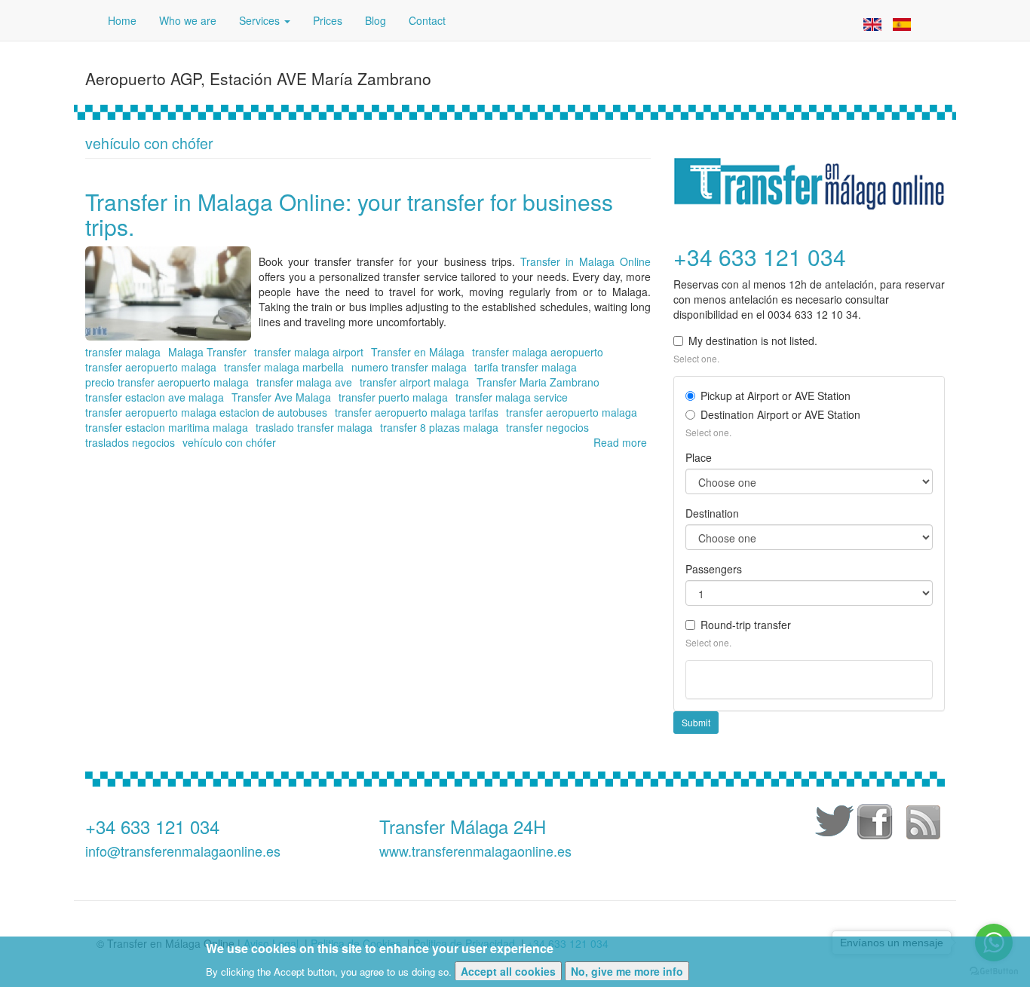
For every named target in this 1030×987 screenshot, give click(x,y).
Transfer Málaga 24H (462, 826)
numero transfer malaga (409, 366)
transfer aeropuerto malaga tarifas (416, 412)
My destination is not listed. (752, 340)
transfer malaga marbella (284, 366)
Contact (427, 20)
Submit (696, 722)
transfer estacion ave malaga (154, 397)
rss (922, 824)
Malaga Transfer (207, 351)
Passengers (713, 568)
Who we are (187, 20)
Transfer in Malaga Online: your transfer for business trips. (349, 214)
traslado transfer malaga (314, 427)
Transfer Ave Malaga (281, 397)
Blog (375, 20)
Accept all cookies (508, 970)
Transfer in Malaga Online (585, 261)
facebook (877, 824)
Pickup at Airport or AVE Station (775, 395)
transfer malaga (123, 351)
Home (122, 20)
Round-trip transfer (745, 624)
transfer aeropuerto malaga (150, 366)
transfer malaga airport (308, 351)
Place (698, 457)
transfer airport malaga (414, 382)
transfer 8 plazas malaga (439, 427)
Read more (620, 442)
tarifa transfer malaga (525, 366)
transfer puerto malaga (393, 397)
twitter (831, 824)
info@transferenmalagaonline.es (182, 850)
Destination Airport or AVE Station (780, 414)
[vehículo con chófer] (872, 22)
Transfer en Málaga (417, 351)
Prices (327, 20)
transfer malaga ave (304, 382)
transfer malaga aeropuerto (537, 351)
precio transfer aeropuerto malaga (167, 382)
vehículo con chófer (229, 442)
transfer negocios (547, 427)
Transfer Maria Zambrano (538, 382)
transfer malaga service (511, 397)
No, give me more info (627, 970)
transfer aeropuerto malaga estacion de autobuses (206, 412)
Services (261, 20)
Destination (712, 513)
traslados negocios (130, 442)
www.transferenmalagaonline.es (475, 850)
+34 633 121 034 (152, 826)
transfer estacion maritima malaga (166, 427)
